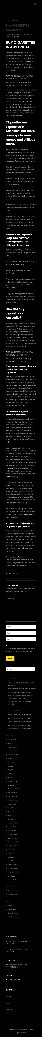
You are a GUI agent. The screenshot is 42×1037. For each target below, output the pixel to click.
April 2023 (11, 815)
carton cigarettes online (23, 715)
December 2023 (13, 789)
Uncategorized (14, 37)
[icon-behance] (19, 980)
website (9, 477)
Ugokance (11, 729)
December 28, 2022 (12, 21)
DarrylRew (11, 722)
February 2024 (12, 781)
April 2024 (11, 774)
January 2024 (12, 785)
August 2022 (12, 846)
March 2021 (11, 876)
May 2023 (11, 812)
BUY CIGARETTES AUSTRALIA (17, 27)
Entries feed (12, 909)
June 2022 (11, 853)
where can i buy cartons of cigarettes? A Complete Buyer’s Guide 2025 (20, 697)
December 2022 (13, 831)
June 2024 (11, 766)
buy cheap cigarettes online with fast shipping (22, 689)
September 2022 (13, 842)
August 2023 (12, 804)
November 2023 (13, 793)
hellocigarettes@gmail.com (17, 965)
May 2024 (11, 770)
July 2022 (11, 849)
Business (10, 891)
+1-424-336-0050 (14, 967)
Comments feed (13, 913)
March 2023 (11, 819)
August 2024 (12, 758)
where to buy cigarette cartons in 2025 (19, 692)
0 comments (26, 34)
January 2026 (12, 740)
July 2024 (11, 762)
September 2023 (13, 800)
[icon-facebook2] (7, 980)
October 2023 (12, 796)
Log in (10, 906)
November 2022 (13, 834)
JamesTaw (11, 715)
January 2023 (12, 827)
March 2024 (11, 777)
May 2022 (11, 857)
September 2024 (13, 755)
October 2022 (12, 838)
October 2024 (12, 751)
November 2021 (13, 868)
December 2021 (13, 865)
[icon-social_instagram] (11, 980)
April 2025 (11, 743)
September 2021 (13, 872)
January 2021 (12, 880)
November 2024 (13, 747)
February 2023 (12, 823)
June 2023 (11, 808)
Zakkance (10, 718)
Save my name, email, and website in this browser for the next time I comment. (20, 650)
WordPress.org (12, 917)
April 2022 (11, 861)
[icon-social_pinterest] (15, 980)
